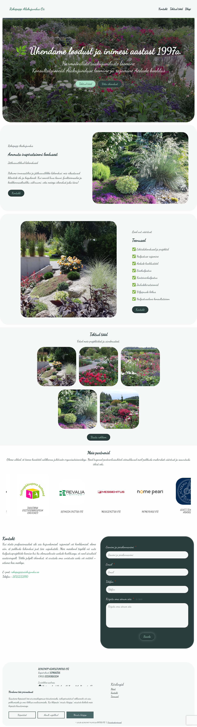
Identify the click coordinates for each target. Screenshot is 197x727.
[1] (98, 366)
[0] (56, 366)
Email (110, 564)
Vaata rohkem (99, 437)
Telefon (111, 581)
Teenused (115, 696)
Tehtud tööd (176, 8)
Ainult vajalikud (51, 714)
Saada (147, 636)
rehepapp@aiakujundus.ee (25, 572)
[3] (77, 409)
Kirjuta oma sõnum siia (124, 599)
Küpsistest (22, 714)
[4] (119, 409)
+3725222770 (19, 576)
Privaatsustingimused (115, 722)
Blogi (188, 8)
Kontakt (163, 8)
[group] (55, 495)
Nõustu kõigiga (80, 714)
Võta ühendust (110, 84)
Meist (113, 688)
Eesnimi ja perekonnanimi (121, 547)
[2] (140, 366)
